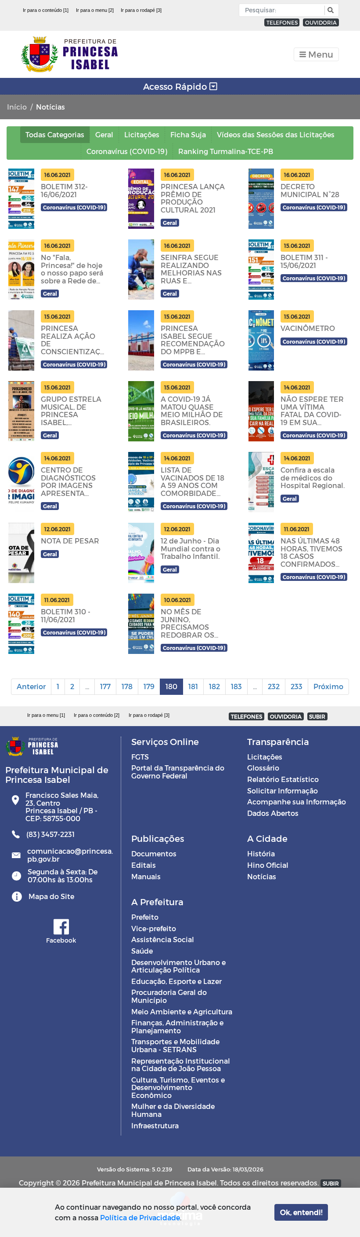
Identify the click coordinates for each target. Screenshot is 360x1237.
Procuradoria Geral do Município (169, 996)
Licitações (264, 756)
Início (17, 107)
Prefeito (144, 917)
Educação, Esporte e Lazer (176, 981)
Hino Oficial (267, 865)
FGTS (140, 756)
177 (105, 686)
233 (296, 686)
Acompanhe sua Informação (296, 801)
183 (236, 686)
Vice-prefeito (153, 928)
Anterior (31, 686)
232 (274, 686)
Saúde (142, 951)
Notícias (261, 876)
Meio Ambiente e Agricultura (181, 1011)
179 (149, 686)
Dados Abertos (273, 813)
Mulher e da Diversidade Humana (173, 1110)
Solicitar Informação (282, 790)
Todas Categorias (54, 134)
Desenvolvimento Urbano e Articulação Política (178, 966)
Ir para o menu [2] (95, 10)
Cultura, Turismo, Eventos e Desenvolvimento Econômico (178, 1087)
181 (193, 686)
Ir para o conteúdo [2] (96, 715)
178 (127, 686)
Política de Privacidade (140, 1217)
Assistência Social (162, 939)
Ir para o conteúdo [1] (45, 10)
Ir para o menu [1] (46, 715)
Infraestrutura (155, 1125)
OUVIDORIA (321, 22)
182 (214, 686)
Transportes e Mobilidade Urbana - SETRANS (175, 1045)
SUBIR (317, 716)
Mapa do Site (51, 896)
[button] (329, 10)
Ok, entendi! (301, 1212)
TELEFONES (282, 22)
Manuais (146, 876)
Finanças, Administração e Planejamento (177, 1026)
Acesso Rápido (176, 86)
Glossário (263, 767)
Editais (143, 865)
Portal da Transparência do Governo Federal (177, 771)
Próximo (328, 686)
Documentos (153, 853)
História (261, 853)
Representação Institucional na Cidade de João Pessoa (180, 1065)
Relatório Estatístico (283, 779)
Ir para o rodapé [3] (141, 10)
